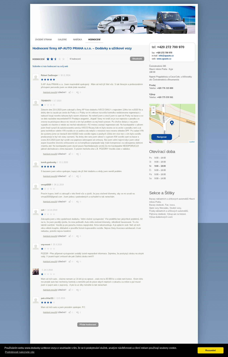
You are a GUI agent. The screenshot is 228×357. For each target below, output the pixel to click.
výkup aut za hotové (176, 214)
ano (70, 92)
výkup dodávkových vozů (160, 217)
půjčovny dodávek (157, 214)
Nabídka (77, 39)
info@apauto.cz (166, 55)
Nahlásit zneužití (50, 92)
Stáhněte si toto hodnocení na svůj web (50, 66)
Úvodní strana (43, 39)
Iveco (172, 205)
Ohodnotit (137, 59)
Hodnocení (94, 39)
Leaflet (191, 141)
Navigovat (161, 137)
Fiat (166, 205)
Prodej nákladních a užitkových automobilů (168, 211)
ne (78, 93)
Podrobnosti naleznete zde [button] (19, 352)
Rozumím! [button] (210, 350)
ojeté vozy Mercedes (158, 208)
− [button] (153, 113)
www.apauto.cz (164, 59)
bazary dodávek (156, 205)
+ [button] (153, 108)
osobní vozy (175, 208)
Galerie (62, 39)
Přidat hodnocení (88, 324)
